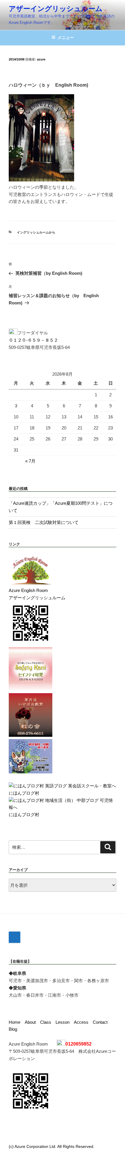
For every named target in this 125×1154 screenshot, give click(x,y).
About (30, 1022)
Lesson (62, 1022)
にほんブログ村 (24, 793)
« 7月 (30, 461)
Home (14, 1022)
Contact (100, 1022)
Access (81, 1022)
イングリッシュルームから (36, 232)
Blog (13, 1029)
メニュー (66, 37)
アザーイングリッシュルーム (56, 9)
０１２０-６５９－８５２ (33, 340)
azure (41, 59)
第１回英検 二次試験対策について (43, 522)
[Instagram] (14, 937)
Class (45, 1022)
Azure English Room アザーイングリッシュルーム (37, 594)
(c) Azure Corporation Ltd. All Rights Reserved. (51, 1146)
